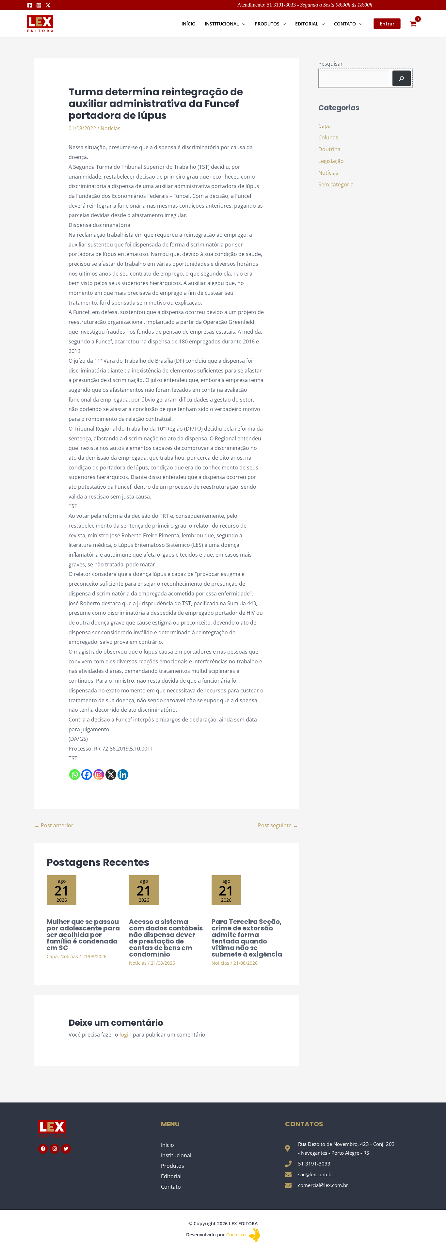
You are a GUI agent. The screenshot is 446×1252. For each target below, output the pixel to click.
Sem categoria (336, 184)
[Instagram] (38, 5)
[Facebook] (29, 5)
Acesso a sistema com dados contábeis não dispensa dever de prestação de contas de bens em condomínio (166, 938)
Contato (171, 1186)
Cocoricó (236, 1234)
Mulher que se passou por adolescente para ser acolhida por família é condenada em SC (83, 934)
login (125, 1034)
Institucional (176, 1155)
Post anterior (53, 825)
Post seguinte (278, 825)
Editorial (171, 1176)
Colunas (328, 137)
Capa (52, 956)
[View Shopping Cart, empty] (413, 23)
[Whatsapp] (74, 774)
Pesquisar (330, 63)
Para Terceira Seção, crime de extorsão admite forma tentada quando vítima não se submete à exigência (247, 938)
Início (167, 1145)
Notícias (110, 128)
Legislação (331, 161)
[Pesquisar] (401, 78)
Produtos (172, 1165)
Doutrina (329, 149)
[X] (110, 774)
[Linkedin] (123, 774)
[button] (242, 24)
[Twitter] (48, 5)
